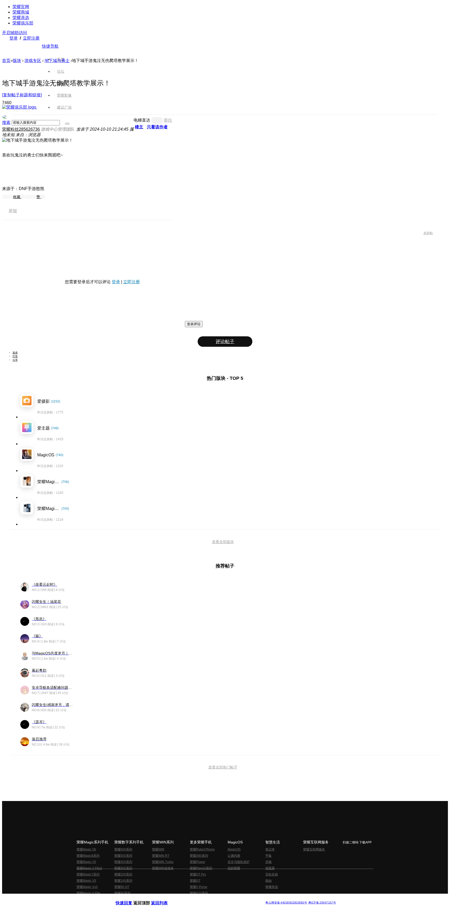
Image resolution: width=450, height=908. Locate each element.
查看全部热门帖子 (223, 767)
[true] (67, 123)
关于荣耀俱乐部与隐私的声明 (164, 898)
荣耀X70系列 (199, 893)
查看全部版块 (223, 542)
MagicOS (234, 849)
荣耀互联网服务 (314, 849)
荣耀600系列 (123, 849)
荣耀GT (195, 880)
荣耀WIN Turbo (162, 862)
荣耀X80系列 (199, 855)
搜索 (6, 122)
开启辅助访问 (14, 32)
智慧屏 (270, 868)
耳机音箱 (271, 874)
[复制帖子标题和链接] (22, 95)
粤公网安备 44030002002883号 (286, 902)
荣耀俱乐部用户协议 (129, 898)
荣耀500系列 (123, 855)
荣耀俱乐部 (22, 23)
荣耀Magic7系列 (88, 874)
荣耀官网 (20, 6)
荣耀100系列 (123, 880)
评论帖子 (225, 341)
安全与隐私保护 (238, 862)
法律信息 (208, 898)
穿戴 (268, 862)
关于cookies (193, 898)
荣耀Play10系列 (201, 868)
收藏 (17, 197)
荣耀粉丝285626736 (21, 129)
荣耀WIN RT (160, 855)
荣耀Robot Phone (202, 849)
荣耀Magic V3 (86, 880)
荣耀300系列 (123, 868)
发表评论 (194, 324)
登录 (13, 38)
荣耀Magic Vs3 (87, 887)
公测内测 (234, 855)
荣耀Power (197, 862)
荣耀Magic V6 (86, 849)
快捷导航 (50, 46)
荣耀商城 (20, 12)
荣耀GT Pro (198, 874)
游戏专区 (32, 60)
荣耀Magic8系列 (88, 855)
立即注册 (31, 38)
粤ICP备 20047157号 (322, 902)
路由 (268, 880)
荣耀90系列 (122, 893)
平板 (268, 855)
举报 (13, 211)
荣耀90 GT (121, 887)
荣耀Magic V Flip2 (89, 868)
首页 (60, 59)
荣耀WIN (158, 849)
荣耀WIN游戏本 (163, 868)
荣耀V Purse (198, 887)
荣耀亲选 (20, 17)
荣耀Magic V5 (86, 862)
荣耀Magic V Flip (88, 893)
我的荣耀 (234, 868)
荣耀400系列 (123, 862)
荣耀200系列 (123, 874)
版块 (17, 60)
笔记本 (270, 849)
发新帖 (428, 233)
